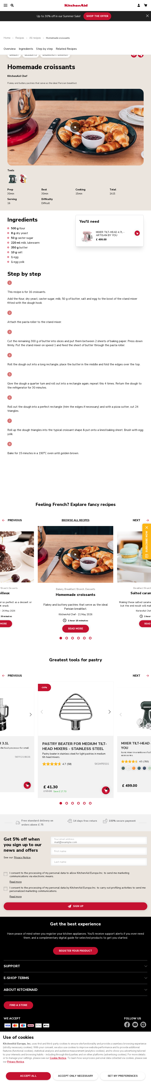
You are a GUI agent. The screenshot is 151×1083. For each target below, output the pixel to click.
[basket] (145, 5)
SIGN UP (78, 906)
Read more (16, 882)
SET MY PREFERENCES (122, 1076)
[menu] (5, 5)
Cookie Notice (58, 1058)
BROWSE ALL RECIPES (75, 520)
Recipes (19, 38)
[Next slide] (31, 715)
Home (7, 38)
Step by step (44, 49)
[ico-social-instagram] (143, 1025)
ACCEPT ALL (28, 1076)
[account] (139, 5)
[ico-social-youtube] (135, 1025)
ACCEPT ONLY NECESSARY (75, 1076)
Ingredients (26, 49)
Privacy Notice (15, 1061)
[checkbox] (5, 874)
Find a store (18, 1005)
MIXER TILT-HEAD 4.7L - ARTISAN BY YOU (110, 234)
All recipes (35, 38)
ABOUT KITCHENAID (21, 990)
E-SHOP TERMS (16, 978)
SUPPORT (12, 966)
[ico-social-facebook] (127, 1025)
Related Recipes (66, 49)
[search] (12, 5)
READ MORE (75, 628)
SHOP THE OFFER (97, 16)
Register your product (75, 951)
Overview (10, 49)
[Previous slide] (42, 712)
